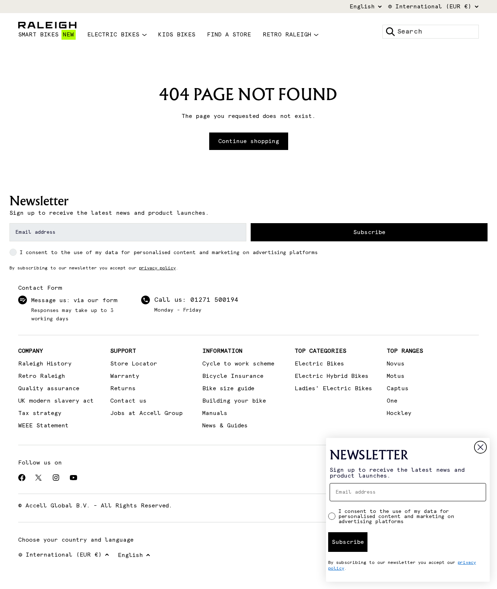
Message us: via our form (74, 300)
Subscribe (369, 232)
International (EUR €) (433, 6)
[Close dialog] (480, 447)
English (362, 6)
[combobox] (430, 32)
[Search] (390, 31)
